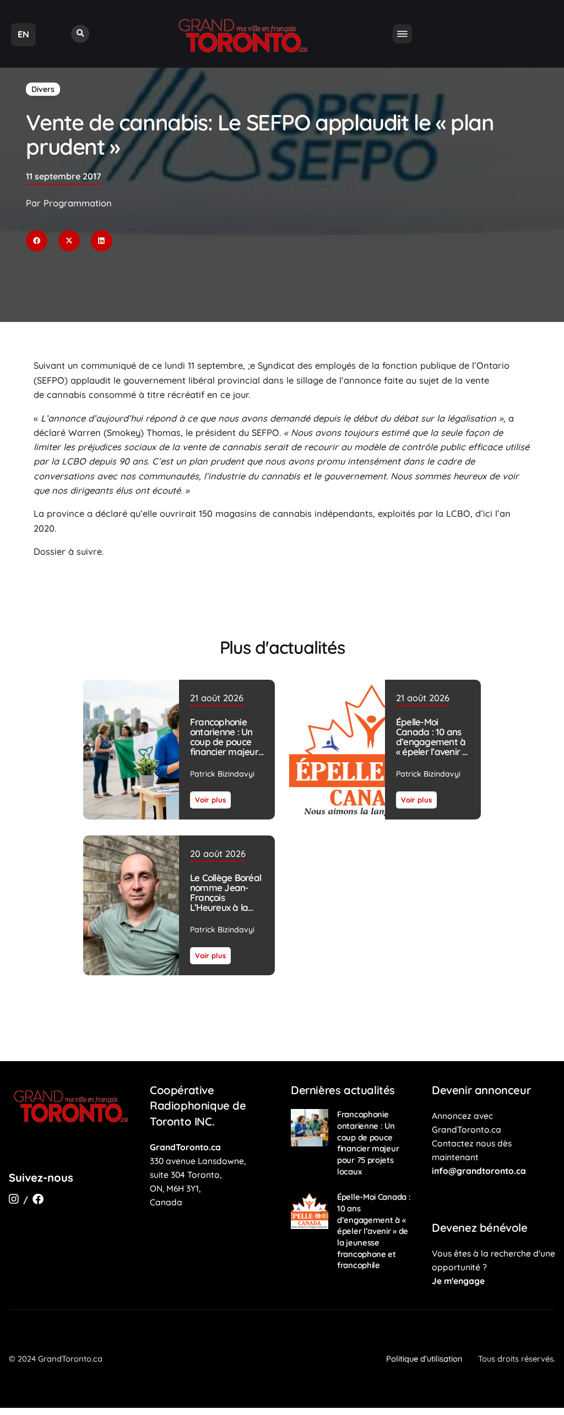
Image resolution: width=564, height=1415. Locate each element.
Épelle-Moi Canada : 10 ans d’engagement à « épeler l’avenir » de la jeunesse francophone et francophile (431, 751)
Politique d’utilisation (424, 1358)
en (23, 34)
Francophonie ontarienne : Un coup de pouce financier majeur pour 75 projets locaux (224, 746)
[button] (80, 34)
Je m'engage (458, 1280)
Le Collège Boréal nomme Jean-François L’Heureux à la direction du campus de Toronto (225, 907)
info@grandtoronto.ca (479, 1170)
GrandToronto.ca (185, 1146)
